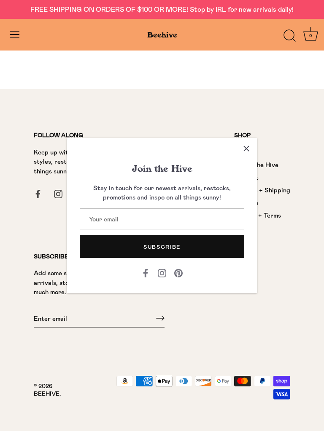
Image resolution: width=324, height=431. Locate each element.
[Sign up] (160, 318)
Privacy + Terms (257, 215)
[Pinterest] (178, 272)
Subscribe (162, 246)
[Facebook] (145, 272)
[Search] (289, 36)
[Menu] (14, 34)
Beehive (162, 34)
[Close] (246, 148)
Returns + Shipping (262, 190)
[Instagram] (162, 272)
